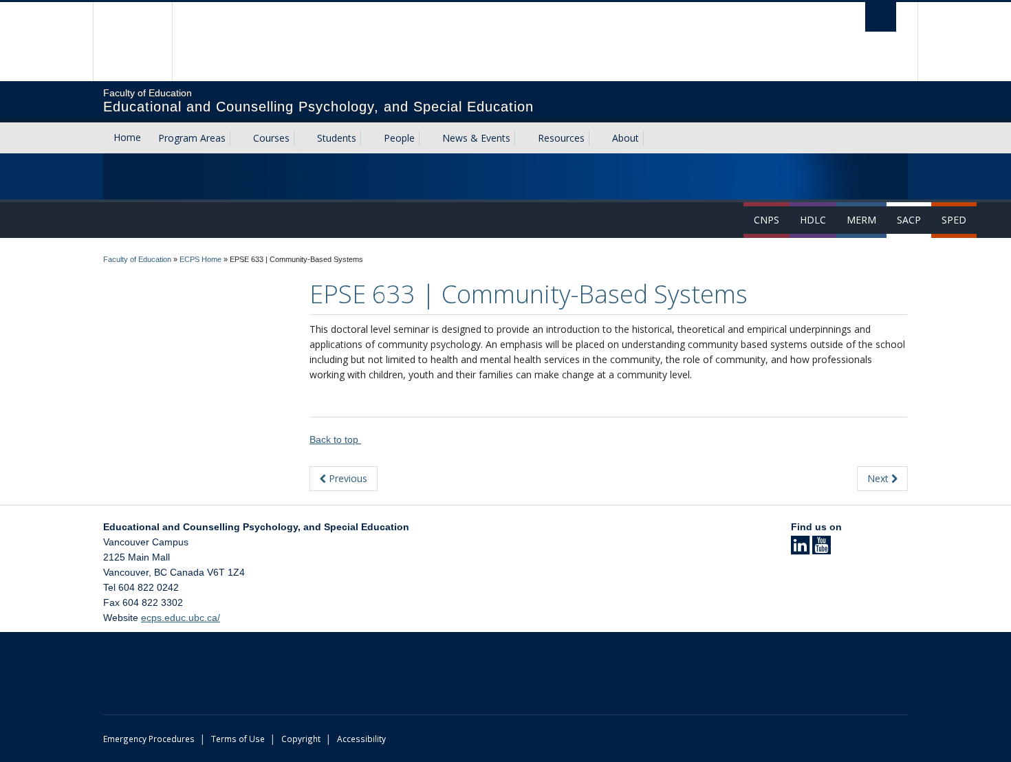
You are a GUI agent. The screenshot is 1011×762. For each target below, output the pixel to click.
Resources (561, 137)
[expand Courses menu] (302, 138)
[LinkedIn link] (800, 549)
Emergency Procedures (149, 738)
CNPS (766, 219)
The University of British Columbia (132, 41)
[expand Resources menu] (597, 138)
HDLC (813, 219)
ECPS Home (200, 259)
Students (336, 137)
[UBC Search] (880, 17)
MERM (861, 219)
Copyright (300, 738)
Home (127, 137)
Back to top (335, 439)
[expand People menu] (427, 138)
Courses (271, 137)
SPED (954, 219)
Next (879, 478)
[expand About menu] (651, 138)
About (625, 137)
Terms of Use (238, 738)
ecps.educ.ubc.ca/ (180, 617)
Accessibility (361, 738)
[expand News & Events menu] (522, 138)
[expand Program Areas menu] (238, 138)
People (399, 137)
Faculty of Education (137, 259)
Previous (346, 478)
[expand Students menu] (368, 138)
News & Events (476, 137)
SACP (909, 219)
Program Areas (192, 137)
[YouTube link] (821, 549)
